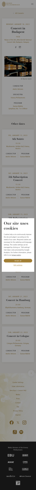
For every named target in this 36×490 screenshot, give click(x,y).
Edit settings (18, 265)
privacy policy (16, 255)
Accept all (18, 261)
